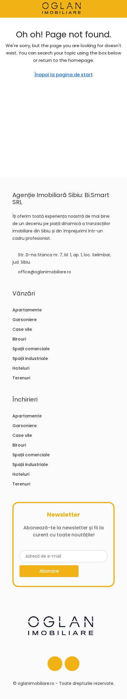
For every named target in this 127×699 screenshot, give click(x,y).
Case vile (22, 329)
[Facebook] (55, 663)
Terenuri (21, 378)
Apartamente (27, 310)
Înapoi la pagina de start (64, 75)
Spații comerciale (31, 349)
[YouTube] (72, 663)
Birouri (19, 339)
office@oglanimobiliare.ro (44, 272)
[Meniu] (9, 9)
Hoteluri (20, 368)
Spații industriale (30, 358)
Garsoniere (24, 320)
